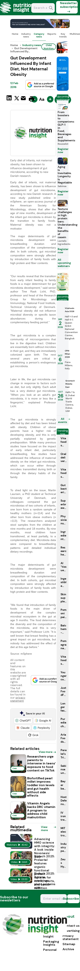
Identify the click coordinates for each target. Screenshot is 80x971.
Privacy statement (71, 937)
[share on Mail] (24, 98)
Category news (39, 35)
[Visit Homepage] (17, 14)
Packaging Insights (51, 943)
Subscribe (73, 898)
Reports (51, 34)
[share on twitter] (16, 98)
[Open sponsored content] (40, 27)
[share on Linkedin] (9, 98)
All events (62, 420)
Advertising (71, 931)
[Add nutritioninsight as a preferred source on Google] (40, 85)
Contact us (71, 925)
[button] (23, 720)
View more (45, 751)
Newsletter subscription (69, 5)
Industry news (26, 35)
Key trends (63, 35)
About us (69, 918)
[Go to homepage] (34, 934)
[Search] (51, 8)
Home (15, 34)
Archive (68, 949)
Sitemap (69, 944)
